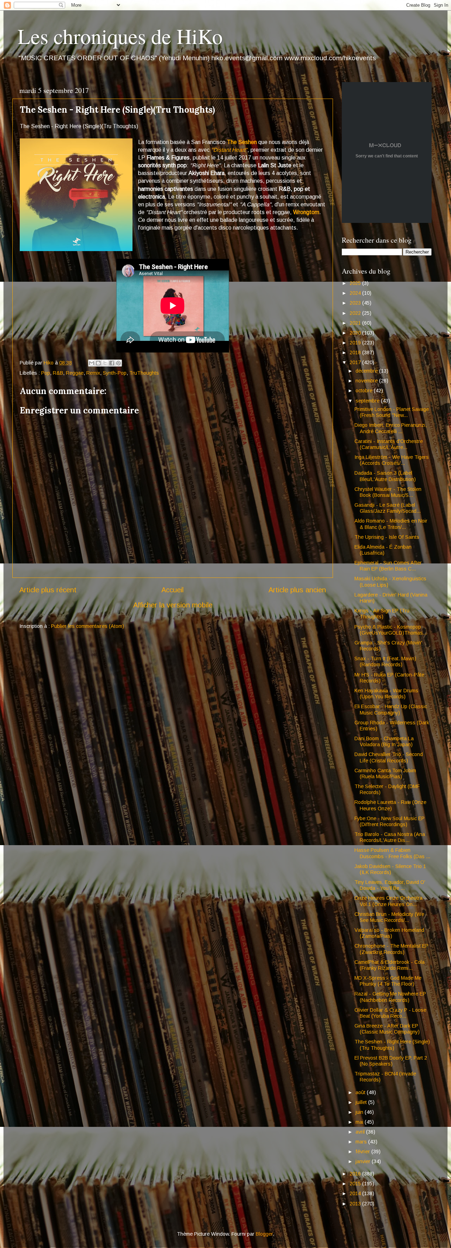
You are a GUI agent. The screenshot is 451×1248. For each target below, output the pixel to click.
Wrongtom (306, 212)
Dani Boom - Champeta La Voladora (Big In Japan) (384, 741)
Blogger (264, 1234)
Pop (45, 373)
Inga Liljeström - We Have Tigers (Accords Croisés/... (391, 460)
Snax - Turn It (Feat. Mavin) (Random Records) (385, 661)
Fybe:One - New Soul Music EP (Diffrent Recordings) (389, 821)
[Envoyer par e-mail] (91, 363)
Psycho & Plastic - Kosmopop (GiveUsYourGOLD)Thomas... (390, 630)
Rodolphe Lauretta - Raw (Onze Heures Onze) (390, 805)
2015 (356, 1183)
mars (362, 1141)
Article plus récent (47, 590)
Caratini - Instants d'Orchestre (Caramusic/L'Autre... (388, 444)
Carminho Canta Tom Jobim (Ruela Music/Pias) (385, 773)
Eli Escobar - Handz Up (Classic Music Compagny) (390, 709)
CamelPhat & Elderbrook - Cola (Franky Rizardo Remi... (389, 965)
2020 (356, 333)
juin (360, 1112)
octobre (365, 390)
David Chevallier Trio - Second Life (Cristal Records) (388, 757)
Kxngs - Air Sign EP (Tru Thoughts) (381, 613)
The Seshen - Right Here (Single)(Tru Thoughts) (392, 1044)
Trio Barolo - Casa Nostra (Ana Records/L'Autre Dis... (389, 837)
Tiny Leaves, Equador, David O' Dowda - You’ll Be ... (389, 885)
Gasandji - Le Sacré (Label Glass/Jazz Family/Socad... (387, 508)
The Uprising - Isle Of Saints (386, 537)
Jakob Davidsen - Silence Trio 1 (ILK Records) (390, 869)
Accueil (172, 590)
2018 (356, 352)
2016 (356, 1174)
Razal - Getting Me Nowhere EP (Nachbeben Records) (390, 997)
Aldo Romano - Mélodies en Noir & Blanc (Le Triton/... (390, 524)
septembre (368, 401)
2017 (356, 362)
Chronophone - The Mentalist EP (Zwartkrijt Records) (391, 949)
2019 (356, 342)
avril (361, 1132)
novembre (367, 380)
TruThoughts (144, 373)
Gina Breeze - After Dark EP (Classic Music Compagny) (387, 1029)
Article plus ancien (297, 590)
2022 (356, 313)
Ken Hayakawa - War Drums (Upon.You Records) (386, 693)
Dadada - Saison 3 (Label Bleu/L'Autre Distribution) (385, 476)
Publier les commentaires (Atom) (87, 626)
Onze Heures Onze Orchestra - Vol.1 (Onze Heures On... (390, 901)
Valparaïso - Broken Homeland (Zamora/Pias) (389, 933)
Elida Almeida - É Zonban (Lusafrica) (383, 550)
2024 (356, 293)
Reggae (75, 373)
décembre (367, 371)
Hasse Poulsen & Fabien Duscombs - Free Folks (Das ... (392, 853)
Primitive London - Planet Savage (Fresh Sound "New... (391, 412)
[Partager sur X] (105, 363)
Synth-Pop (114, 373)
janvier (364, 1161)
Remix (93, 373)
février (363, 1151)
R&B (58, 373)
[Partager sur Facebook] (111, 363)
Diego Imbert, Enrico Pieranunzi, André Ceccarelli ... (390, 428)
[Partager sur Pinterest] (118, 363)
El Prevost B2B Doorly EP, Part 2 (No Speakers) (390, 1061)
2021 (356, 323)
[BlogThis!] (98, 363)
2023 (356, 303)
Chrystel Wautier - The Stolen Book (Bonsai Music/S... (387, 492)
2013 (356, 1203)
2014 (356, 1193)
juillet (362, 1102)
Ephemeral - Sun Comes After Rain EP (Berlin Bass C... (388, 566)
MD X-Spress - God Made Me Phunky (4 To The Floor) (387, 981)
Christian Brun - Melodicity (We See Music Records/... (389, 917)
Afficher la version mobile (172, 605)
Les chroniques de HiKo (120, 36)
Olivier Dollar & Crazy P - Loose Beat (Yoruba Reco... (390, 1013)
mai (360, 1122)
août (361, 1092)
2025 (356, 283)
